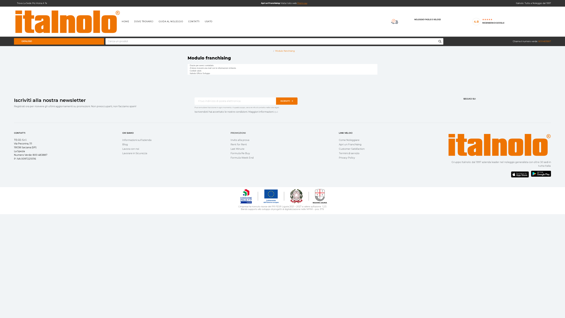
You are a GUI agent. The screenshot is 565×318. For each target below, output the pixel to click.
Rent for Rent (239, 144)
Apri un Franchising (350, 144)
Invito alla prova (240, 140)
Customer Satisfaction (352, 149)
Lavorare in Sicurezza (134, 153)
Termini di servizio (349, 153)
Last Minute (237, 149)
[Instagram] (470, 104)
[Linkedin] (480, 104)
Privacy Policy (347, 157)
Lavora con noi (130, 149)
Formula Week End (242, 157)
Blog (125, 144)
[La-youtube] (475, 104)
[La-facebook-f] (464, 104)
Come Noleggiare (349, 140)
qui (276, 111)
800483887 (544, 41)
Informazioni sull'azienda (136, 140)
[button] (302, 3)
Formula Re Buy (240, 153)
